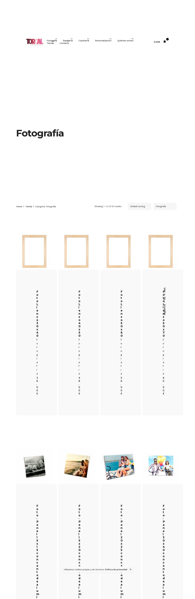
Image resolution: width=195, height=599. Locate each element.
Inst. (164, 289)
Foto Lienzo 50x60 (122, 313)
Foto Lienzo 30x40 (37, 313)
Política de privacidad (116, 569)
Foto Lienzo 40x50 (80, 313)
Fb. (164, 298)
